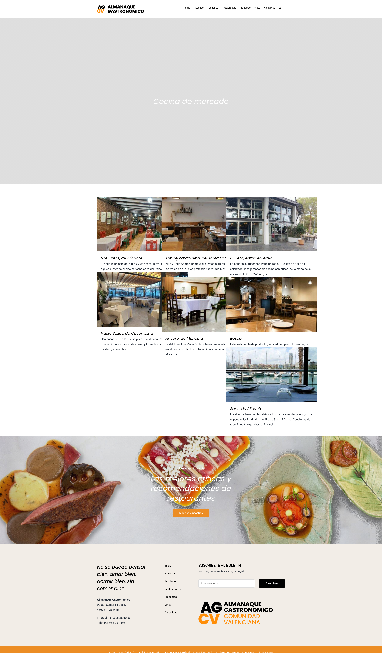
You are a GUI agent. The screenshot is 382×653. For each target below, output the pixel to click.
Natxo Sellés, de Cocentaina (142, 296)
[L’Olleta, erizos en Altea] (271, 224)
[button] (280, 7)
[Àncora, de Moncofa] (207, 304)
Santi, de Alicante (272, 371)
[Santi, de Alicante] (271, 374)
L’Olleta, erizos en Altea (272, 221)
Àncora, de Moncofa (207, 301)
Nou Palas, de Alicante (142, 221)
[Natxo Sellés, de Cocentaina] (142, 299)
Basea (272, 301)
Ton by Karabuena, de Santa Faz (207, 221)
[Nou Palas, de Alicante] (142, 224)
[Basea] (271, 304)
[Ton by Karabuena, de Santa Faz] (207, 224)
